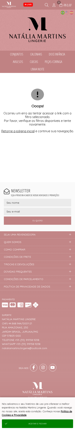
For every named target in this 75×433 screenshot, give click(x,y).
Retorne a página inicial (18, 131)
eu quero (37, 220)
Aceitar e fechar (37, 423)
